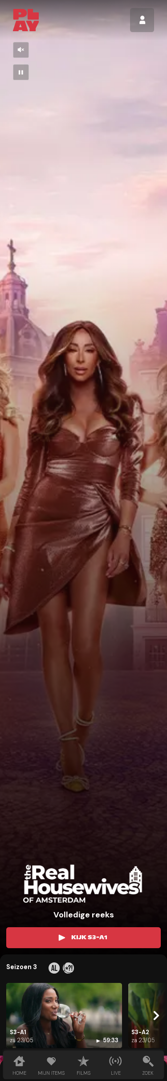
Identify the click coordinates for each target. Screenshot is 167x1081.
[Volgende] (155, 1015)
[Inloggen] (142, 20)
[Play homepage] (26, 20)
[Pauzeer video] (21, 72)
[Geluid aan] (21, 50)
